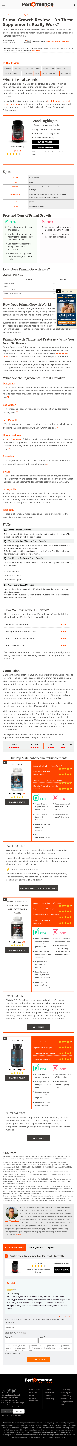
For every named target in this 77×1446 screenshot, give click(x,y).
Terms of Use (49, 1393)
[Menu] (3, 5)
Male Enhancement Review (15, 15)
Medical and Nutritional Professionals (57, 41)
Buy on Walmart (45, 147)
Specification (35, 68)
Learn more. (35, 50)
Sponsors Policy (65, 1396)
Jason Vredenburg (12, 1221)
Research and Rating (50, 73)
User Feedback (34, 1390)
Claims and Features (12, 73)
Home (4, 15)
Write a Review (62, 1270)
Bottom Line (66, 73)
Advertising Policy (66, 1393)
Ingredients (27, 73)
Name (8, 1337)
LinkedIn (18, 1235)
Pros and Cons (49, 68)
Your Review (10, 1333)
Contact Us (48, 1396)
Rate (59, 68)
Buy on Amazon (45, 142)
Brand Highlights (21, 68)
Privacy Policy (49, 1399)
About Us (48, 1390)
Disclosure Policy (66, 1399)
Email (41, 1337)
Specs (51, 1247)
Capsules (26, 15)
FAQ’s (37, 73)
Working (66, 68)
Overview (7, 68)
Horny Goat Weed (13, 439)
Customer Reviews (14, 1247)
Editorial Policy (65, 1390)
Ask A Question (35, 1247)
